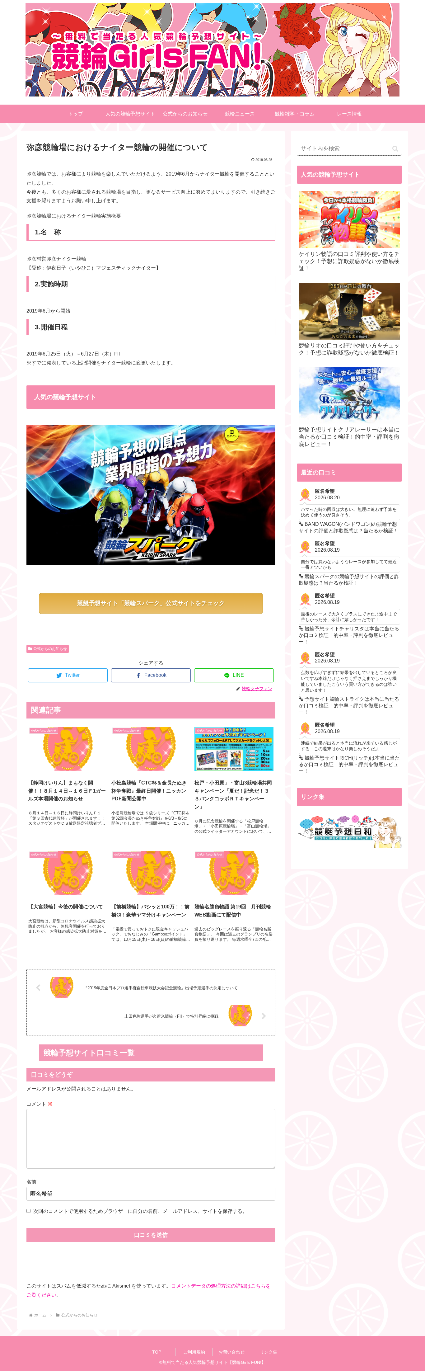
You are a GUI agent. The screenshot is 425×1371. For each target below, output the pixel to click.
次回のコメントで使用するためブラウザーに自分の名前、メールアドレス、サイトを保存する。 (140, 1211)
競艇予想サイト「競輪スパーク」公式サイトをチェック (151, 603)
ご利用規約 (194, 1352)
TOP (156, 1352)
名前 (31, 1182)
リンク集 (268, 1352)
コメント (39, 1104)
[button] (395, 148)
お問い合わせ (231, 1352)
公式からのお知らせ (50, 649)
